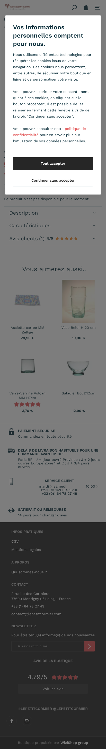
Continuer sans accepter (53, 181)
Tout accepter (53, 164)
